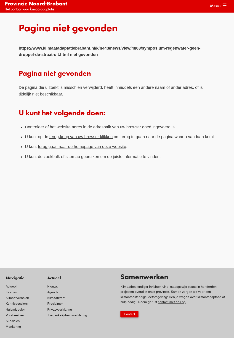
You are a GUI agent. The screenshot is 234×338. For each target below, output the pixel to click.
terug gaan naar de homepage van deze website (82, 146)
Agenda (52, 292)
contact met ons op (172, 302)
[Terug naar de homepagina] (104, 6)
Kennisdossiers (17, 303)
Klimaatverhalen (17, 298)
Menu (215, 6)
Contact (129, 314)
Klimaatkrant (56, 298)
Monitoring (13, 326)
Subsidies (13, 321)
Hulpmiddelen (16, 309)
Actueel (11, 286)
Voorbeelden (15, 315)
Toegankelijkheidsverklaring (67, 315)
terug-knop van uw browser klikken (81, 137)
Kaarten (11, 292)
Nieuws (52, 286)
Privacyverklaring (59, 309)
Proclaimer (55, 303)
